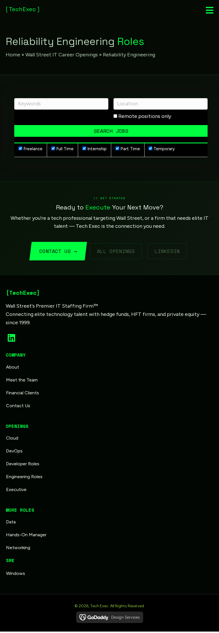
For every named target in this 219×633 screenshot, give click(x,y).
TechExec (22, 9)
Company (16, 354)
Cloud (12, 438)
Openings (17, 426)
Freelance (32, 148)
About (12, 367)
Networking (18, 547)
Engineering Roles (24, 476)
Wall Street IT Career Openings (61, 55)
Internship (96, 148)
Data (11, 522)
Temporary (163, 148)
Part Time (129, 148)
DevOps (14, 451)
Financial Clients (22, 392)
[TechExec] (23, 292)
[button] (11, 338)
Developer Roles (22, 463)
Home (13, 55)
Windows (15, 573)
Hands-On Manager (26, 534)
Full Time (64, 148)
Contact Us (18, 405)
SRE (10, 560)
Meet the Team (22, 380)
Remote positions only (144, 116)
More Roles (20, 510)
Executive (16, 489)
